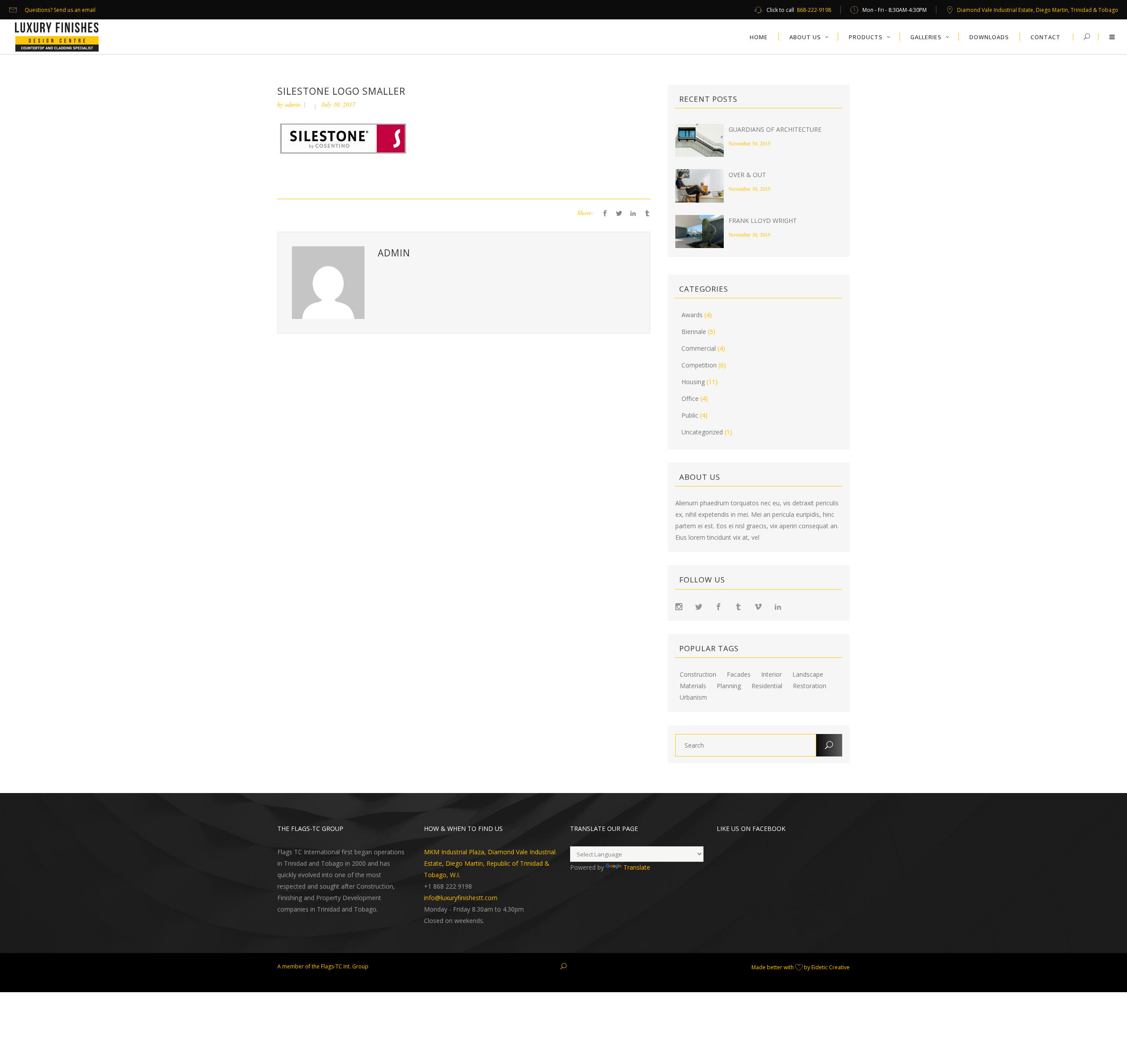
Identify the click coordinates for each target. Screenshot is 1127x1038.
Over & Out (747, 175)
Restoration (809, 686)
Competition (699, 365)
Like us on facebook (751, 828)
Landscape (807, 674)
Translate (636, 867)
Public (689, 415)
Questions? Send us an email (60, 10)
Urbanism (693, 697)
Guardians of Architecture (775, 129)
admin (292, 104)
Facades (739, 674)
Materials (693, 686)
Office (690, 398)
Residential (766, 686)
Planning (729, 686)
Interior (771, 674)
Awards (692, 315)
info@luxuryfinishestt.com (460, 897)
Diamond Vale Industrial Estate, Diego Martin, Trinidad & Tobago (1037, 10)
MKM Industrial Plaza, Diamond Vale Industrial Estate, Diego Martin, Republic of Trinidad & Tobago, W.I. (490, 863)
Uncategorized (702, 432)
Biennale (693, 331)
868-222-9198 (814, 10)
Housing (693, 382)
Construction (698, 674)
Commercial (698, 348)
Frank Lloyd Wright (763, 220)
